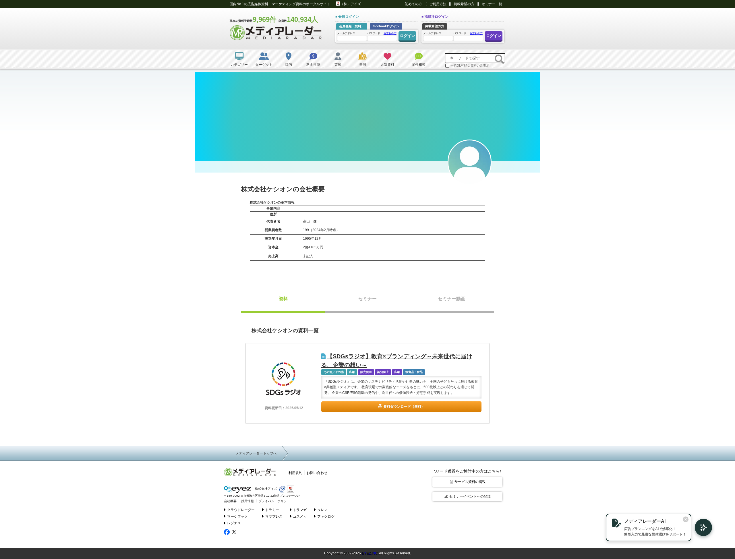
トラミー (272, 510)
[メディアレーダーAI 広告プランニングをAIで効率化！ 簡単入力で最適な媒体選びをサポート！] (700, 527)
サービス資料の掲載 (470, 482)
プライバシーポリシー (274, 501)
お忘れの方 (390, 33)
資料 (283, 298)
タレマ (322, 510)
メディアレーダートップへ (256, 453)
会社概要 (230, 501)
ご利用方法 (437, 4)
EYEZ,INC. (370, 553)
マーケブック (237, 516)
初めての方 (413, 4)
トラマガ (300, 510)
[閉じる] (685, 519)
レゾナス (234, 523)
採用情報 (247, 501)
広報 (352, 372)
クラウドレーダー (241, 510)
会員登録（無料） (351, 26)
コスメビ (300, 516)
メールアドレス (346, 33)
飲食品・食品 (414, 372)
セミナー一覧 (491, 4)
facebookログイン (386, 26)
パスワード (381, 33)
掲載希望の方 (464, 4)
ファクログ (325, 516)
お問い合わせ (317, 473)
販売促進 (366, 372)
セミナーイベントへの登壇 (470, 496)
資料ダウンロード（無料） (404, 407)
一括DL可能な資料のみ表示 (469, 65)
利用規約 (295, 473)
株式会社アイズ (265, 489)
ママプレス (274, 516)
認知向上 (383, 372)
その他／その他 (334, 372)
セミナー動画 (451, 298)
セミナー (367, 298)
